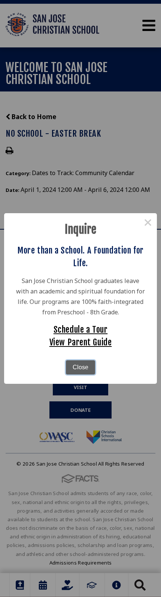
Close (80, 367)
